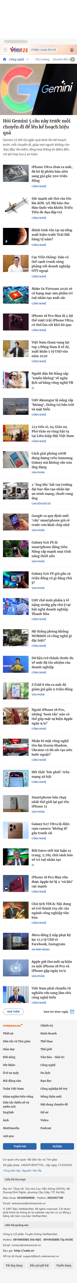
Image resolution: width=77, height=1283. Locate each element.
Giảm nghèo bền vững (18, 1096)
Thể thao (46, 1041)
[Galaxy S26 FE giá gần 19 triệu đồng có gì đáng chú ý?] (16, 579)
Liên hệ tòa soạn (15, 1179)
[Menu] (5, 49)
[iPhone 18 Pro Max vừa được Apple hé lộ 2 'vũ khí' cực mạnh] (16, 883)
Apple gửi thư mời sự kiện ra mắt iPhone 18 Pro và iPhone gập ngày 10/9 (52, 966)
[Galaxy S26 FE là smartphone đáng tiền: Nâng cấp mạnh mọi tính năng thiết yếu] (16, 548)
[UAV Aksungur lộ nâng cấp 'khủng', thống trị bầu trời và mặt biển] (16, 406)
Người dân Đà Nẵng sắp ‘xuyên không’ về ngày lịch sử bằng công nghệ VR (52, 378)
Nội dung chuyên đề (54, 1104)
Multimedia (11, 1128)
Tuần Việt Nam (13, 1088)
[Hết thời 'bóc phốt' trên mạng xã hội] (16, 778)
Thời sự (8, 1033)
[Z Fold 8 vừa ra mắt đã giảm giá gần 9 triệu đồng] (16, 690)
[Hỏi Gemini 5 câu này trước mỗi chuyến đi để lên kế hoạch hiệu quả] (38, 89)
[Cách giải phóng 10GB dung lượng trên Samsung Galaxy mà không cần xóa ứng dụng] (16, 459)
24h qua (8, 1136)
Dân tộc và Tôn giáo (16, 1041)
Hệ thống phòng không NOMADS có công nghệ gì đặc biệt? (52, 635)
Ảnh (6, 1120)
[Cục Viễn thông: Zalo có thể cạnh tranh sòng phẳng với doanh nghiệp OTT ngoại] (16, 263)
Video (44, 1120)
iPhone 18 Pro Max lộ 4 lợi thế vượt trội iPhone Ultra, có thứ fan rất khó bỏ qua (53, 320)
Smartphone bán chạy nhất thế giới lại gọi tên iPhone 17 (50, 801)
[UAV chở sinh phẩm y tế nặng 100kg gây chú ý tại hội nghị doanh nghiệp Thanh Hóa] (16, 606)
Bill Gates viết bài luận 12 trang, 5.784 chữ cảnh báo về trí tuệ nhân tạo (52, 855)
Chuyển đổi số (62, 59)
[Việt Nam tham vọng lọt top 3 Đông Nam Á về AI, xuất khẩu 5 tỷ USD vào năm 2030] (16, 348)
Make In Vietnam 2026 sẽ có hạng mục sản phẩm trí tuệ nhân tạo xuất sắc (52, 293)
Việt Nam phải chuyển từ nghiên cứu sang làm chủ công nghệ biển (51, 992)
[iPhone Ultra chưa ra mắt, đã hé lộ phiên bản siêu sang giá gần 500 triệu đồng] (16, 173)
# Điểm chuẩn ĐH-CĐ (43, 49)
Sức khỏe (9, 1065)
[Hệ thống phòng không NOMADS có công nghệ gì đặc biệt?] (16, 637)
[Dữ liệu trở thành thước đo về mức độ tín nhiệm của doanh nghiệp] (16, 664)
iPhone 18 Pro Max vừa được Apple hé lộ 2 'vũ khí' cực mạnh (52, 881)
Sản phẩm (38, 472)
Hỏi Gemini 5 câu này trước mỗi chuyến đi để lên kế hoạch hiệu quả (36, 127)
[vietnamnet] (18, 51)
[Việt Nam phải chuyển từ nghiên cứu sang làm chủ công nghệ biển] (16, 994)
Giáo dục (9, 1049)
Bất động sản (12, 1081)
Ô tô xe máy (11, 1073)
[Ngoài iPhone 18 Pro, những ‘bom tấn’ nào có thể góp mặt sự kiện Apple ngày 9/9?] (16, 715)
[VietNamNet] (4, 59)
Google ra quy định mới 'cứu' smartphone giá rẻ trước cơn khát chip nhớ (51, 520)
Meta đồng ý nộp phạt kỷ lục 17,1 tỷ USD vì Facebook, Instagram (51, 939)
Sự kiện (57, 1146)
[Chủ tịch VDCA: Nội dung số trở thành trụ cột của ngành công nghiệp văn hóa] (16, 910)
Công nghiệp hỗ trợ (53, 1088)
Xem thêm (13, 1011)
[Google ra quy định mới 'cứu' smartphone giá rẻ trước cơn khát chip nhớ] (16, 522)
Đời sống (9, 1057)
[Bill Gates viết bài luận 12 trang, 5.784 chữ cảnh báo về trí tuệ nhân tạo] (16, 856)
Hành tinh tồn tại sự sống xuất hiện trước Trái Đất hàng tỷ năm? (52, 234)
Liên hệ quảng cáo (16, 1225)
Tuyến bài (20, 1146)
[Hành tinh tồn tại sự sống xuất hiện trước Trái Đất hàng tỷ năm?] (16, 236)
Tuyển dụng (63, 1265)
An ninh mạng (41, 949)
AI (33, 388)
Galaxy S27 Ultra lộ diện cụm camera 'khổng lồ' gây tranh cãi (50, 828)
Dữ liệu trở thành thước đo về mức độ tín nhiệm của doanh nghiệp (52, 662)
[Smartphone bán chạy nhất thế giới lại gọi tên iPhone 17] (16, 803)
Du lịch (45, 1073)
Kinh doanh (48, 1033)
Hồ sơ (44, 1112)
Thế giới (46, 1049)
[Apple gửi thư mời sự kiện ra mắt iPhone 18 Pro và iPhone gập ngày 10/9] (16, 967)
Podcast (45, 1128)
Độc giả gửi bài (39, 1265)
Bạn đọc (46, 1081)
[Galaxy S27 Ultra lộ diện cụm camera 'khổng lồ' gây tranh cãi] (16, 830)
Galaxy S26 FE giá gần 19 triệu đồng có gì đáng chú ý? (52, 578)
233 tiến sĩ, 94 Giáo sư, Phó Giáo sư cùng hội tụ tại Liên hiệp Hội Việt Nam (53, 431)
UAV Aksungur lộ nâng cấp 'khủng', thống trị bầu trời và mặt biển (53, 404)
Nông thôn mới (51, 1096)
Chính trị (46, 1025)
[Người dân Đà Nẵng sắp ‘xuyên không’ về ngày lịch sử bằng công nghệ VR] (16, 379)
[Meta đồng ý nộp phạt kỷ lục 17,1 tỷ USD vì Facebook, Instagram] (16, 941)
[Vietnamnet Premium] (13, 1027)
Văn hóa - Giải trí (52, 1057)
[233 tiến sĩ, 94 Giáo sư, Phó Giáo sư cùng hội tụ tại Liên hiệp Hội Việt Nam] (16, 433)
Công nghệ (16, 59)
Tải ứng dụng (14, 1265)
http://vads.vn (24, 1250)
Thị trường (42, 59)
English (8, 1112)
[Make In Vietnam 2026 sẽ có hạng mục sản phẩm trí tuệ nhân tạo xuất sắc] (16, 295)
